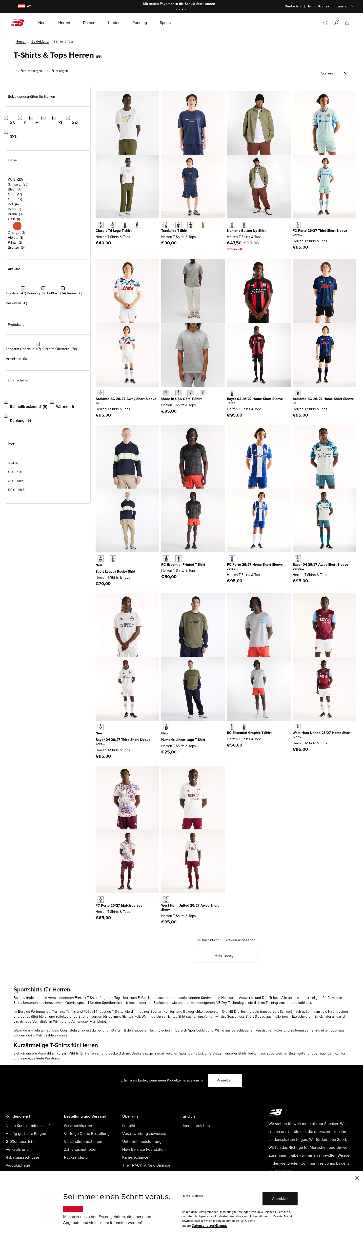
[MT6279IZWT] (166, 225)
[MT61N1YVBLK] (125, 225)
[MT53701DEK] (232, 225)
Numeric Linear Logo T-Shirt (183, 740)
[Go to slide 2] (180, 10)
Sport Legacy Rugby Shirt (115, 571)
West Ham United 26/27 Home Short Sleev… (322, 735)
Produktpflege (18, 1165)
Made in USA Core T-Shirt (181, 399)
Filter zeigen (59, 71)
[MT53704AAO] (166, 727)
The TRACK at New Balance (146, 1165)
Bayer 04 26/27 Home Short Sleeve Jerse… (255, 401)
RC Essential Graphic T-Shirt (249, 733)
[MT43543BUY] (178, 393)
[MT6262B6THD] (298, 225)
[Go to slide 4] (185, 10)
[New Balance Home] (19, 22)
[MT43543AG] (166, 393)
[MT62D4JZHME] (298, 393)
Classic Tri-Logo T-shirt (114, 231)
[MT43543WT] (190, 393)
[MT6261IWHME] (232, 393)
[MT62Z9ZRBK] (244, 727)
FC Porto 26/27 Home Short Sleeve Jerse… (255, 567)
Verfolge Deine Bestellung (87, 1133)
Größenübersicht (20, 1141)
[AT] (18, 6)
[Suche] (325, 23)
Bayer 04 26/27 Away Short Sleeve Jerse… (320, 567)
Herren (21, 41)
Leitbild (128, 1125)
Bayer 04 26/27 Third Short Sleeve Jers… (123, 742)
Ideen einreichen (195, 1125)
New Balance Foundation (144, 1149)
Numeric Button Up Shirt (246, 231)
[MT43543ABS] (203, 393)
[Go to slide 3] (183, 10)
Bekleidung (40, 41)
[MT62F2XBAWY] (298, 558)
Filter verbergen (31, 71)
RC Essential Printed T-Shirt (183, 565)
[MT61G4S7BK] (166, 558)
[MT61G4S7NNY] (178, 558)
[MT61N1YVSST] (101, 225)
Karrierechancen (136, 1157)
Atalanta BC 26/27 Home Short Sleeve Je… (323, 401)
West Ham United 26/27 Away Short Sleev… (190, 907)
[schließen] (357, 1177)
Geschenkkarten (78, 1125)
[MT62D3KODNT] (101, 558)
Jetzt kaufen (205, 4)
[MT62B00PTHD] (101, 727)
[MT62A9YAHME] (232, 558)
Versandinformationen (83, 1141)
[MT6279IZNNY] (178, 225)
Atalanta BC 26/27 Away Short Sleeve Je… (126, 401)
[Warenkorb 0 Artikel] (347, 23)
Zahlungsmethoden (81, 1149)
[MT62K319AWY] (101, 899)
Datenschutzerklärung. (209, 1225)
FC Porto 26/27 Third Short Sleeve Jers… (320, 233)
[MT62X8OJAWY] (101, 393)
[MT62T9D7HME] (298, 727)
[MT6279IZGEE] (203, 225)
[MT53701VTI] (244, 225)
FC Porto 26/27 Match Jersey (119, 905)
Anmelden (225, 1080)
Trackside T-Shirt (174, 231)
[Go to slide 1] (177, 10)
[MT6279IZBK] (190, 225)
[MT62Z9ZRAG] (232, 727)
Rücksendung (76, 1157)
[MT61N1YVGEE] (113, 225)
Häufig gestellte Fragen (26, 1133)
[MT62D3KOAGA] (113, 558)
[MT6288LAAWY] (166, 899)
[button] (336, 23)
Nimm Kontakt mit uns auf (28, 1125)
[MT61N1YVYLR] (137, 225)
